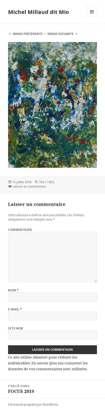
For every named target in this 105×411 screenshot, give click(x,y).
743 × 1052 (46, 182)
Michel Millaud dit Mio (38, 11)
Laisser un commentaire (29, 186)
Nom (13, 290)
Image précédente (28, 34)
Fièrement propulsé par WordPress (33, 404)
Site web (15, 328)
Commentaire (20, 230)
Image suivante (60, 34)
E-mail (15, 309)
